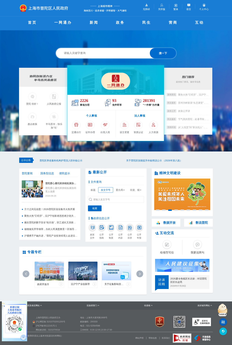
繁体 (175, 9)
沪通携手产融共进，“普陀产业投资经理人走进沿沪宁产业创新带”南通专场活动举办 (51, 235)
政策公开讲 (184, 111)
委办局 (119, 190)
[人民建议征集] (182, 265)
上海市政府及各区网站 (30, 305)
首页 (32, 22)
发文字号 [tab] (105, 190)
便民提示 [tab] (64, 173)
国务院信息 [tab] (47, 173)
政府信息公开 (101, 218)
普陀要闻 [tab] (27, 173)
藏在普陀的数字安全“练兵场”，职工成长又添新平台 (51, 222)
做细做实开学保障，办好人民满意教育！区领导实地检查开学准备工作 (51, 229)
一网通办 (63, 22)
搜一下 (163, 53)
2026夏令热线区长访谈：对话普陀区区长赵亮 (188, 280)
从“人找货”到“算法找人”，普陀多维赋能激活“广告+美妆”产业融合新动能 (194, 127)
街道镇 (148, 305)
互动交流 (167, 233)
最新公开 (100, 172)
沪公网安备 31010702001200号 (50, 321)
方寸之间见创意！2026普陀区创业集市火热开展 (49, 209)
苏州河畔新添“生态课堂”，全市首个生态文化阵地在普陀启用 (194, 102)
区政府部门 (93, 305)
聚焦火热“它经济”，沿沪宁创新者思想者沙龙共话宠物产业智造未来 (194, 94)
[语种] (223, 331)
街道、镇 (135, 190)
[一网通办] (115, 80)
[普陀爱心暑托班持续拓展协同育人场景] (32, 188)
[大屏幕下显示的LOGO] (45, 8)
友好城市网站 (205, 305)
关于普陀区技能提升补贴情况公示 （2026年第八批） (154, 160)
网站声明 (139, 338)
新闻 (94, 22)
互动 (199, 22)
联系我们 (166, 338)
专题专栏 (34, 252)
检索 (94, 208)
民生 (146, 22)
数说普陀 (202, 222)
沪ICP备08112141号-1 (46, 326)
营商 (173, 22)
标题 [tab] (93, 190)
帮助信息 (153, 338)
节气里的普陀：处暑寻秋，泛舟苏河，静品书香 (194, 119)
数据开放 (169, 222)
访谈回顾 (161, 282)
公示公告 (26, 160)
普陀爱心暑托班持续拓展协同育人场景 (61, 183)
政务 (120, 22)
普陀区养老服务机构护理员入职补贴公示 (61, 160)
